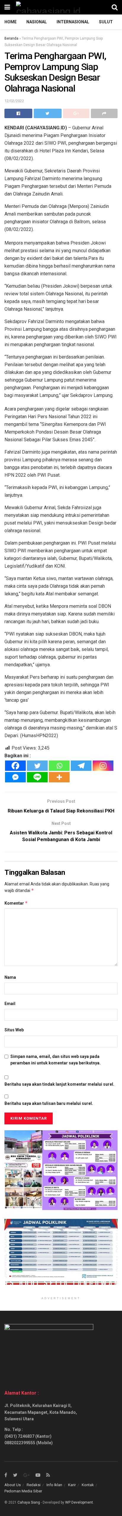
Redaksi (34, 1485)
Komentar (16, 903)
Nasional (36, 21)
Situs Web (14, 1030)
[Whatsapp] (59, 766)
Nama (10, 977)
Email (9, 1003)
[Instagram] (103, 766)
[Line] (37, 777)
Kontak (88, 1485)
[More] (59, 777)
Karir (72, 1485)
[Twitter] (37, 766)
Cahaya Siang (28, 1502)
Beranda (11, 38)
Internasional (73, 21)
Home (10, 21)
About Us (12, 1485)
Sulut (106, 21)
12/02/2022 (14, 101)
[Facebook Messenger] (15, 777)
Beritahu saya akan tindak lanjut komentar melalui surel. (59, 1084)
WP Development (79, 1502)
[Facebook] (15, 766)
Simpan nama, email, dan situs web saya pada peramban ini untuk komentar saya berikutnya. (55, 1059)
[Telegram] (81, 766)
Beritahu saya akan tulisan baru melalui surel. (48, 1103)
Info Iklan (54, 1485)
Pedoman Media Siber (23, 1491)
